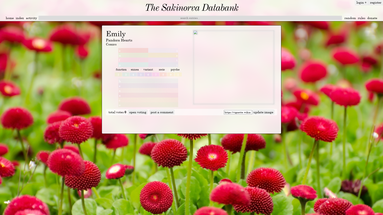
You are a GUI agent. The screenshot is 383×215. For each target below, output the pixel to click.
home (10, 18)
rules (361, 18)
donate (372, 18)
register (375, 2)
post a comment (162, 112)
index (20, 18)
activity (31, 18)
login (361, 2)
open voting (137, 112)
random (350, 18)
